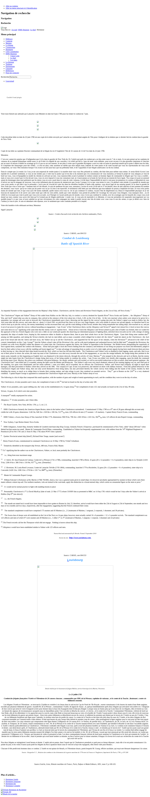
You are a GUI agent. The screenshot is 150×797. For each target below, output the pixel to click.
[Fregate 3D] (6, 792)
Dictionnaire (10, 66)
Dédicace (9, 39)
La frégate (9, 45)
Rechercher (5, 77)
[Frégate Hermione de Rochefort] (13, 790)
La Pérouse (10, 62)
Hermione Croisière (13, 786)
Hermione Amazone (13, 782)
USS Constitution (12, 52)
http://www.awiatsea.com (80, 537)
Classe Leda (14, 56)
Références (10, 71)
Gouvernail (10, 81)
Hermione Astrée (12, 779)
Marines (9, 43)
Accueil (14, 30)
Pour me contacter (12, 73)
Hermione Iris (11, 784)
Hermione (9, 50)
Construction (10, 47)
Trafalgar (9, 64)
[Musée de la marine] (9, 794)
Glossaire (9, 69)
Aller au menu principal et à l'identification (21, 8)
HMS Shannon (23, 30)
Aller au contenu (12, 6)
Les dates (13, 60)
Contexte (9, 41)
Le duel (33, 30)
